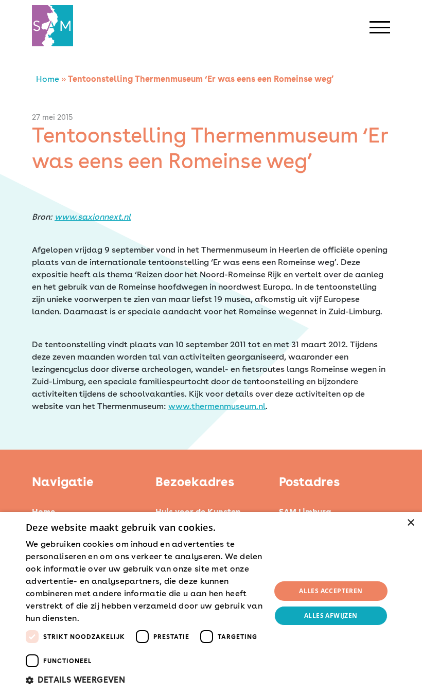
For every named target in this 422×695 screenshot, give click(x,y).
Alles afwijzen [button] (331, 615)
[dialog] (211, 603)
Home (47, 79)
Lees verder (99, 618)
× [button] (410, 523)
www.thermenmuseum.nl (217, 406)
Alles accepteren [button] (330, 590)
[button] (144, 680)
